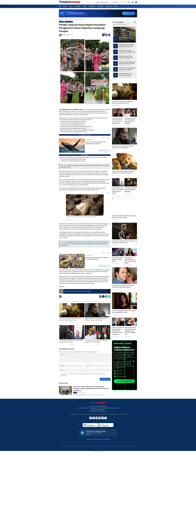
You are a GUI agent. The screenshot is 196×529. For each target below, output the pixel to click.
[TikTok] (102, 419)
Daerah (75, 392)
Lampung (61, 21)
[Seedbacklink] (105, 418)
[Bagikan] (109, 35)
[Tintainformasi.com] (69, 2)
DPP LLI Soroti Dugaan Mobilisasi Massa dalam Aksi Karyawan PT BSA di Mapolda (127, 51)
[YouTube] (99, 419)
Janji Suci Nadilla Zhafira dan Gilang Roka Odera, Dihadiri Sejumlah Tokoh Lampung (127, 62)
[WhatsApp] (109, 296)
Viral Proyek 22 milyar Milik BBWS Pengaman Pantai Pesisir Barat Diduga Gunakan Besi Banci (126, 45)
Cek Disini (88, 434)
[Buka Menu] (136, 2)
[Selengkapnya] (135, 22)
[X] (93, 419)
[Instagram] (96, 419)
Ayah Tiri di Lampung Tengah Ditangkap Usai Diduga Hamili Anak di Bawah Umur (127, 68)
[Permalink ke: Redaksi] (61, 35)
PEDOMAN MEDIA (85, 414)
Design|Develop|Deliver (124, 381)
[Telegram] (106, 296)
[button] (128, 2)
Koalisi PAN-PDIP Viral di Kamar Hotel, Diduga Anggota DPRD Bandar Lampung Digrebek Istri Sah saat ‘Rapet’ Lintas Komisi (127, 74)
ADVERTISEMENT (118, 414)
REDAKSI (72, 414)
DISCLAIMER (94, 414)
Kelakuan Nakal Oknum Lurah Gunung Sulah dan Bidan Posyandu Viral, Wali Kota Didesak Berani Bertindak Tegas (126, 56)
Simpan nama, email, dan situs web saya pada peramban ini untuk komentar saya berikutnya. (83, 374)
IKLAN (124, 414)
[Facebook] (100, 296)
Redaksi (64, 34)
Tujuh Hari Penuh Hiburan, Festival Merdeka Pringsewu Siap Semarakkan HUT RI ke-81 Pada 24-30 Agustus (91, 388)
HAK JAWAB (101, 414)
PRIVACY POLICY (109, 414)
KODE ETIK (77, 414)
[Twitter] (103, 296)
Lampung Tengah (68, 21)
